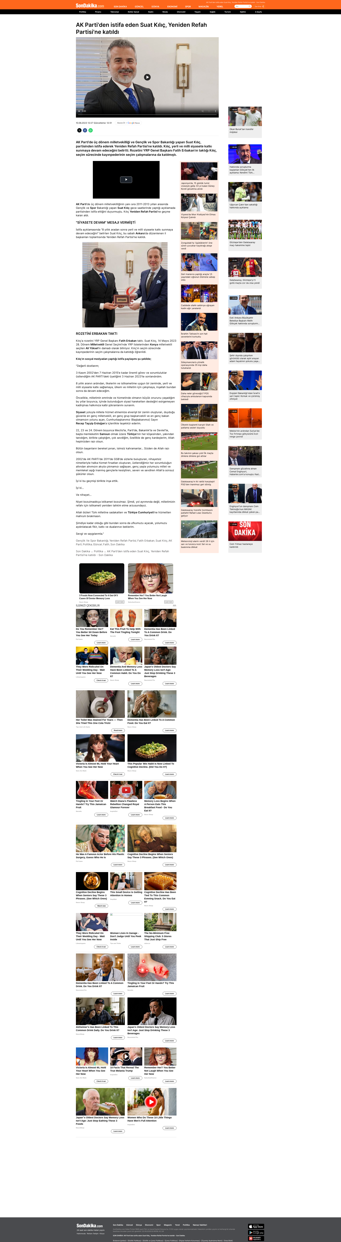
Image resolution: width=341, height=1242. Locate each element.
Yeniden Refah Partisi (143, 211)
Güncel (129, 1225)
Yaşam (197, 12)
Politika (82, 12)
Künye (102, 1234)
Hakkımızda (81, 1234)
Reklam (89, 1234)
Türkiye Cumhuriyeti (141, 512)
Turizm (227, 12)
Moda (165, 12)
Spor (93, 207)
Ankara (140, 233)
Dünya (139, 1225)
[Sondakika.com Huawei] (256, 1238)
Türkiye (132, 434)
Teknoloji (114, 12)
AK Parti (81, 204)
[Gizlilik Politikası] (134, 1241)
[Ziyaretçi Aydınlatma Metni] (211, 1241)
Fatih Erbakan (128, 340)
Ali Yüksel (92, 348)
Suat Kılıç (123, 207)
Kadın (150, 12)
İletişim (95, 1234)
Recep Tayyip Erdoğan (90, 423)
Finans (98, 12)
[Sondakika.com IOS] (256, 1226)
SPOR (188, 6)
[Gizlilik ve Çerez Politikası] (153, 1241)
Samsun (105, 434)
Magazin (168, 1225)
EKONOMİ (172, 6)
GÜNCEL (139, 6)
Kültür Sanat (133, 12)
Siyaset (81, 412)
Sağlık (212, 12)
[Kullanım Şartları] (119, 1241)
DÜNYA (155, 6)
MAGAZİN (204, 6)
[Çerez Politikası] (171, 1241)
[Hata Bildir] (228, 1241)
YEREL (220, 6)
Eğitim (243, 12)
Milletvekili (97, 344)
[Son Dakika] (90, 5)
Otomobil (181, 12)
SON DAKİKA (120, 6)
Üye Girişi (258, 6)
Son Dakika (118, 1225)
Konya (154, 344)
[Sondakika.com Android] (256, 1232)
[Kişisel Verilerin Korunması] (189, 1241)
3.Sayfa (258, 12)
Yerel (177, 1225)
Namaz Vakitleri (200, 1225)
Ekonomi (149, 1225)
